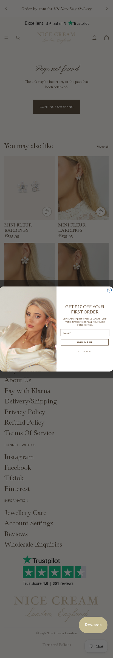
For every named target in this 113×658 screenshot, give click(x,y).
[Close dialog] (109, 290)
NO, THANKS (84, 351)
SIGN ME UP (85, 342)
